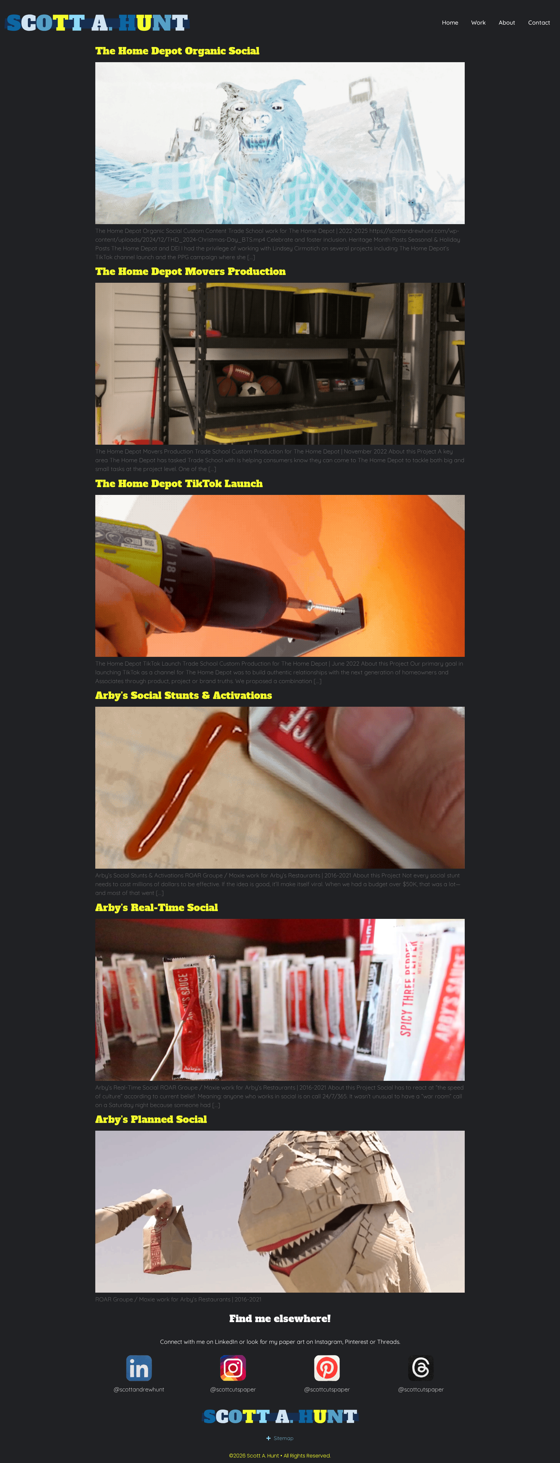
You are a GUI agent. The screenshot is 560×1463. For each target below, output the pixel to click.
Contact (539, 22)
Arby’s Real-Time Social (156, 907)
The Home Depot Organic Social (177, 51)
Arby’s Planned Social (151, 1119)
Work (478, 22)
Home (450, 22)
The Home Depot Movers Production (190, 271)
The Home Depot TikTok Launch (179, 483)
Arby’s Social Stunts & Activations (183, 695)
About (507, 22)
